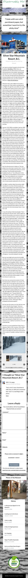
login (11, 367)
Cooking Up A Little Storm (11, 514)
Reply (7, 395)
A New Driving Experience (11, 527)
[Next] (24, 364)
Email (4, 440)
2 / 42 (14, 364)
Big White (10, 69)
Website (4, 447)
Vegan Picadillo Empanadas (12, 539)
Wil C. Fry (9, 382)
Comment (5, 412)
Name (4, 432)
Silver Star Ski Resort (13, 80)
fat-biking (8, 312)
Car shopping (8, 533)
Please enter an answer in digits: (14, 454)
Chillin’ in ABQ (8, 520)
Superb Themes (19, 575)
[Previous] (4, 364)
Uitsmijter (4, 263)
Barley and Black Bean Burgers (12, 546)
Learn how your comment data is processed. (14, 470)
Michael (14, 63)
